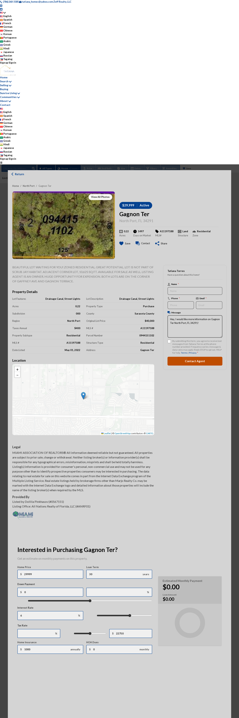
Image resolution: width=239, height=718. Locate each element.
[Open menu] (1, 162)
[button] (83, 396)
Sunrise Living (8, 93)
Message (176, 312)
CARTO (149, 433)
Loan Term (92, 567)
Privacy (192, 352)
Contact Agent (195, 361)
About (4, 100)
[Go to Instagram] (1, 5)
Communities (8, 97)
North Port (29, 185)
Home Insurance (27, 642)
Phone (175, 298)
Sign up (4, 62)
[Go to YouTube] (1, 8)
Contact (5, 104)
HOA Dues (92, 642)
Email (203, 298)
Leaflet (107, 433)
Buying (4, 89)
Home (15, 185)
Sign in (12, 62)
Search (4, 81)
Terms (184, 352)
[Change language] (3, 12)
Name (175, 284)
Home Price (24, 567)
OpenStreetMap (122, 433)
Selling (4, 85)
